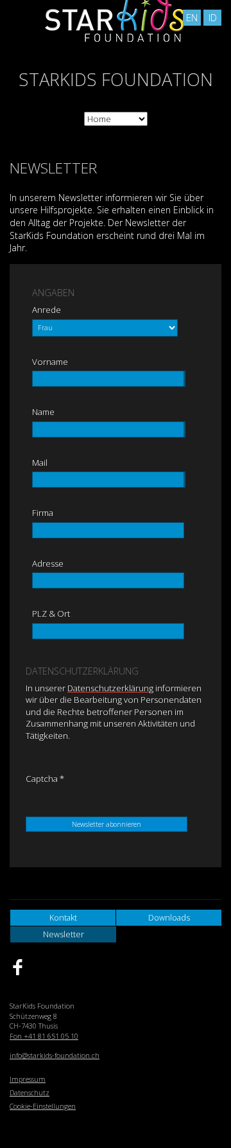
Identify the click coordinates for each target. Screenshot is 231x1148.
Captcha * (45, 778)
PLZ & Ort (51, 613)
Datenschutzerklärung (110, 688)
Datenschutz (29, 1092)
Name (43, 412)
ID (213, 17)
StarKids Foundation (116, 79)
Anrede (46, 309)
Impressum (28, 1079)
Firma (42, 512)
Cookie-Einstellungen (43, 1106)
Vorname (50, 361)
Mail (39, 462)
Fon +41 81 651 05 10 (44, 1036)
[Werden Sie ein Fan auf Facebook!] (27, 967)
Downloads (169, 917)
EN (192, 17)
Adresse (48, 563)
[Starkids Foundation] (115, 60)
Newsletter (63, 934)
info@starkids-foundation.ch (54, 1055)
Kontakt (63, 917)
